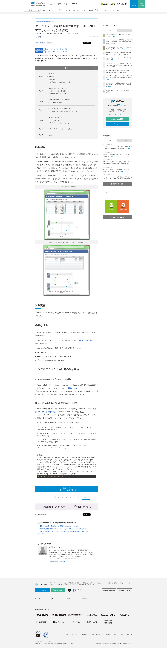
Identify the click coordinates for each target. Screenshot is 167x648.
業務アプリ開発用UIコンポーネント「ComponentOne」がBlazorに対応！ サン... (64, 529)
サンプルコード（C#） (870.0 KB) (56, 49)
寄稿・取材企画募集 (109, 590)
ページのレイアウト (56, 120)
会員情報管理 (83, 635)
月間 (124, 30)
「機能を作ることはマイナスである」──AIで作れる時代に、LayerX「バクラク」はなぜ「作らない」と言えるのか (119, 65)
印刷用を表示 (42, 514)
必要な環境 (52, 79)
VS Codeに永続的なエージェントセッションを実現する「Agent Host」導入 (119, 48)
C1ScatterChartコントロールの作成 (61, 129)
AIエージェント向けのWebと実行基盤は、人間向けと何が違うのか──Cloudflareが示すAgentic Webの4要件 (117, 177)
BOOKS (74, 4)
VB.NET (42, 43)
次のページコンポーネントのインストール (66, 489)
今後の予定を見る (118, 217)
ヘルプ (66, 635)
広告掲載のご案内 (124, 590)
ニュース (52, 4)
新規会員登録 (118, 119)
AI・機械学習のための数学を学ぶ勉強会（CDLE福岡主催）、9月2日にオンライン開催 (118, 53)
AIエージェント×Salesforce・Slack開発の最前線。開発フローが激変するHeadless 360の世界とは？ (117, 147)
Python (90, 10)
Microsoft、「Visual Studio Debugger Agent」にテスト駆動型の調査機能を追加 (118, 71)
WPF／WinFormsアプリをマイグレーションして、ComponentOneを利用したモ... (64, 532)
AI (44, 10)
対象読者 (51, 76)
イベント (66, 4)
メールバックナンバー (118, 114)
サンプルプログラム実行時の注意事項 (60, 82)
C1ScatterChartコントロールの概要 (59, 100)
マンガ (119, 10)
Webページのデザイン (55, 117)
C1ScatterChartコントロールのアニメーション (64, 111)
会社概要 (98, 635)
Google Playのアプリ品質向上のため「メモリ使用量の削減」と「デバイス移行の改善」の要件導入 (118, 84)
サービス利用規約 (107, 635)
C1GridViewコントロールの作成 (59, 123)
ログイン (118, 124)
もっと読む (41, 534)
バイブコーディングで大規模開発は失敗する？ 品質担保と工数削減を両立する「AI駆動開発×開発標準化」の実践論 (119, 41)
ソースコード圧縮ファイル (67, 388)
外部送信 (129, 635)
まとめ (51, 135)
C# (37, 43)
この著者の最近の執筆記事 (57, 561)
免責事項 (91, 635)
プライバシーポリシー (119, 635)
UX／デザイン (109, 10)
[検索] (38, 10)
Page (41, 91)
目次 (66, 68)
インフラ (67, 10)
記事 (59, 4)
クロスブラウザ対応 (85, 340)
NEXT (85, 498)
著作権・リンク (74, 635)
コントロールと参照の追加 (58, 91)
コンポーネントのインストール (58, 88)
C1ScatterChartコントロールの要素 (61, 108)
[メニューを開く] (25, 4)
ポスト (87, 42)
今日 (110, 30)
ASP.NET (49, 43)
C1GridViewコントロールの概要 (58, 94)
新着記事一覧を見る (117, 184)
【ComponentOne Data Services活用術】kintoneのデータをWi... (59, 526)
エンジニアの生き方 (79, 10)
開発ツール (98, 10)
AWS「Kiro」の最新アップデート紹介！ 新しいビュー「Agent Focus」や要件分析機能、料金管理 (119, 76)
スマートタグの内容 (56, 102)
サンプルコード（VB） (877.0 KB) (56, 51)
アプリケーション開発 (54, 10)
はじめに (51, 74)
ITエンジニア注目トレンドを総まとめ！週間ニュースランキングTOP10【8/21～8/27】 (117, 170)
